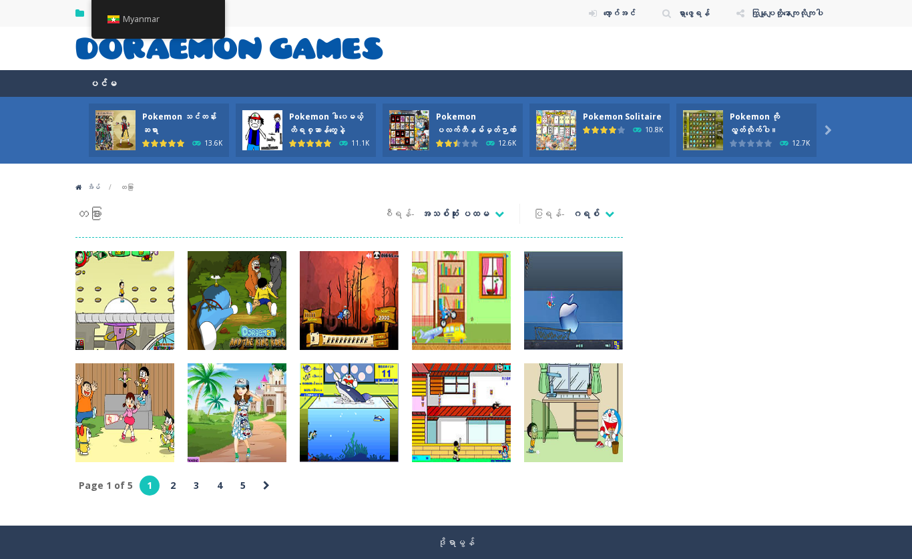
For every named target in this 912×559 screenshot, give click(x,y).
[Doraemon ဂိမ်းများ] (229, 47)
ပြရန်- (549, 213)
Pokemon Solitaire (622, 116)
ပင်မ (103, 83)
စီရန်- (399, 213)
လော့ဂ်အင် (620, 13)
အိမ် (93, 187)
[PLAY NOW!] (115, 129)
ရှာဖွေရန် (694, 13)
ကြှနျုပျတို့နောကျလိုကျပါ (787, 13)
